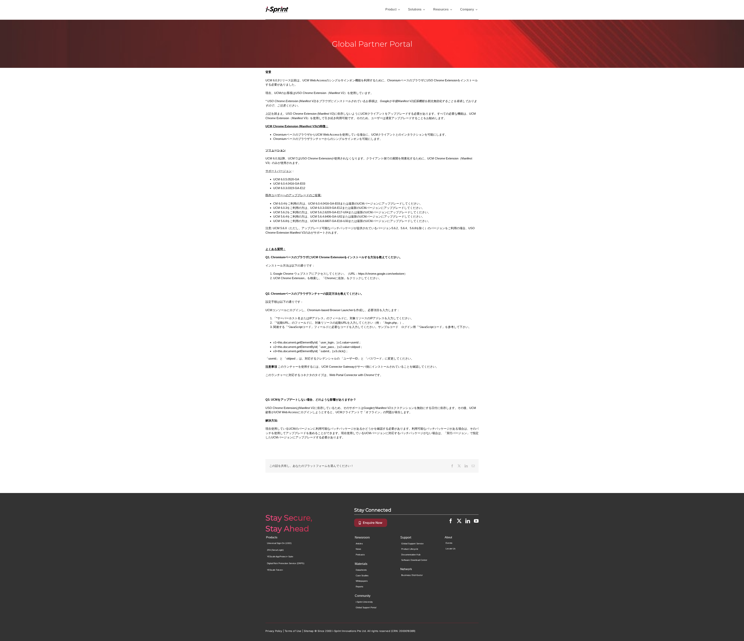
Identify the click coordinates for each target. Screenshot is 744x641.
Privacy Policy (273, 630)
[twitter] (459, 521)
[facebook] (450, 521)
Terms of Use (293, 630)
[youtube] (476, 521)
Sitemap (308, 630)
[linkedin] (467, 521)
